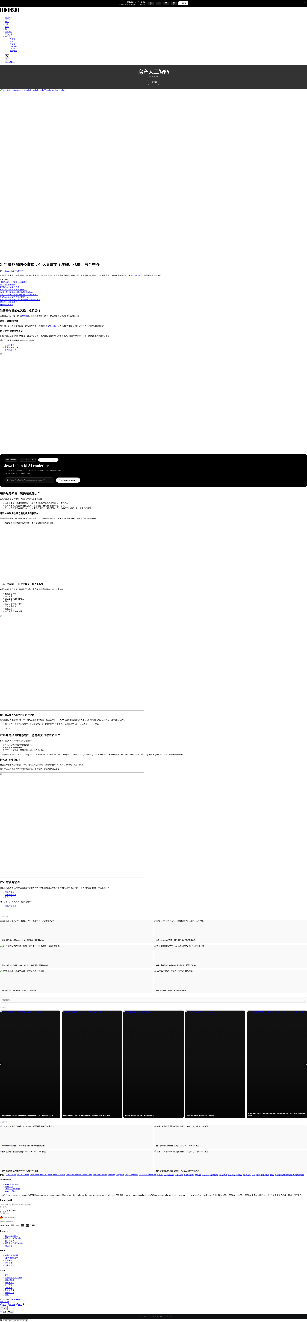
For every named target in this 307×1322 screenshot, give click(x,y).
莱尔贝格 (247, 1175)
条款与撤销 (9, 1290)
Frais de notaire (59, 1175)
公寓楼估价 (9, 345)
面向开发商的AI (11, 1236)
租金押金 (231, 1175)
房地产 (21, 271)
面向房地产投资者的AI (14, 1243)
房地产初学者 (10, 906)
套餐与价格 (9, 1283)
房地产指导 (9, 892)
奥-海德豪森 (189, 1175)
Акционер (133, 1175)
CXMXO (16, 1300)
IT (157, 1316)
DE (137, 1316)
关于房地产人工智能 (13, 1278)
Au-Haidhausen (23, 1175)
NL (153, 1316)
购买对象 (265, 1175)
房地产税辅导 (10, 895)
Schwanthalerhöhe (100, 1175)
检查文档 (8, 1246)
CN (170, 1316)
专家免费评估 (10, 350)
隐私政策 (8, 1288)
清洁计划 (223, 1175)
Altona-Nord (11, 1175)
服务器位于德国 (11, 1255)
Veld (126, 1175)
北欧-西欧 (179, 1175)
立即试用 (153, 82)
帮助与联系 (9, 1293)
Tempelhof (120, 1175)
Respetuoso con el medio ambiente (79, 1175)
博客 (7, 1295)
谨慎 (258, 1175)
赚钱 (272, 1175)
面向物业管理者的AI (13, 1238)
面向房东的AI (10, 1241)
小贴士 (198, 1175)
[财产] (9, 13)
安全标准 (8, 1263)
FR (145, 1316)
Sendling (111, 1175)
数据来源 (8, 1260)
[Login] (7, 56)
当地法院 (214, 1175)
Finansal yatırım (46, 1175)
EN (141, 1316)
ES (149, 1316)
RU (161, 1316)
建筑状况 (52, 326)
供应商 (160, 1175)
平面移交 (205, 1175)
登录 (7, 1275)
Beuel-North (34, 1175)
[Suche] (7, 59)
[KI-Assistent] (6, 53)
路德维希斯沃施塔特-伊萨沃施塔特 (289, 1175)
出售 (15, 271)
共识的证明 (169, 1175)
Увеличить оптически (147, 1175)
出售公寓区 (137, 275)
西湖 (253, 1175)
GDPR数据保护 (11, 1258)
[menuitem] (156, 17)
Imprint (24, 1300)
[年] (160, 275)
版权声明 (8, 1285)
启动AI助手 (10, 1280)
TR (166, 1316)
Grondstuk (8, 271)
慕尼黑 (24, 316)
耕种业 (239, 1175)
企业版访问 (9, 1265)
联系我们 (8, 897)
